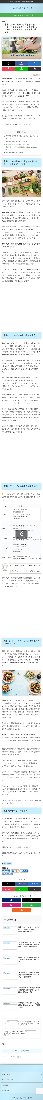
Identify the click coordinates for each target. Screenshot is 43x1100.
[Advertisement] (21, 307)
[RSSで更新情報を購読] (21, 910)
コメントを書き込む (21, 1050)
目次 (18, 132)
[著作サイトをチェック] (11, 900)
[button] (34, 69)
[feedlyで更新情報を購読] (31, 905)
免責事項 (5, 1085)
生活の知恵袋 (7, 863)
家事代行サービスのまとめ (14, 152)
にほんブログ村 (7, 874)
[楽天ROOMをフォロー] (11, 905)
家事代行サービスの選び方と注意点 (17, 141)
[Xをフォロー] (31, 900)
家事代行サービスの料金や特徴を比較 (18, 144)
